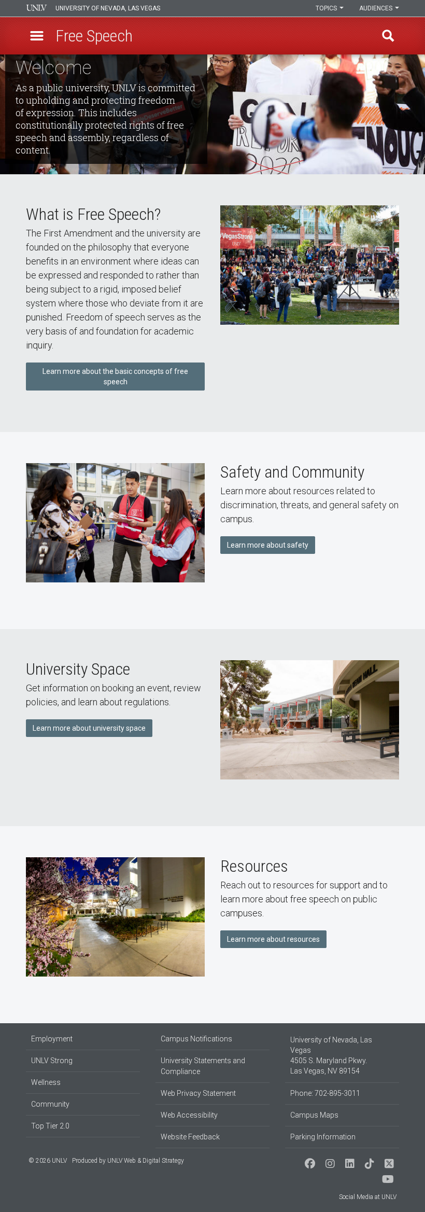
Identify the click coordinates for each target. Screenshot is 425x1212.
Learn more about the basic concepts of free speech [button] (115, 376)
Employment (52, 1039)
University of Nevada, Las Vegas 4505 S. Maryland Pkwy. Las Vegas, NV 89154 (331, 1055)
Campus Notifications (196, 1039)
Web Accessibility (189, 1115)
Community (50, 1104)
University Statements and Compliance (203, 1066)
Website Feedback (190, 1137)
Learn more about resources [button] (273, 939)
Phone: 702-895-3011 (325, 1093)
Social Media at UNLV (367, 1197)
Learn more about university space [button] (89, 728)
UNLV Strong (52, 1060)
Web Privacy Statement (198, 1093)
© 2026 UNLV (48, 1160)
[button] (36, 35)
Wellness (46, 1082)
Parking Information (323, 1137)
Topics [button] (327, 8)
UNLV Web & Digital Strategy (145, 1160)
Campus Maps (314, 1115)
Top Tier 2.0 (50, 1126)
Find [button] (388, 35)
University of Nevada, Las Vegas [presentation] (107, 8)
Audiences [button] (376, 8)
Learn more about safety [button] (267, 545)
